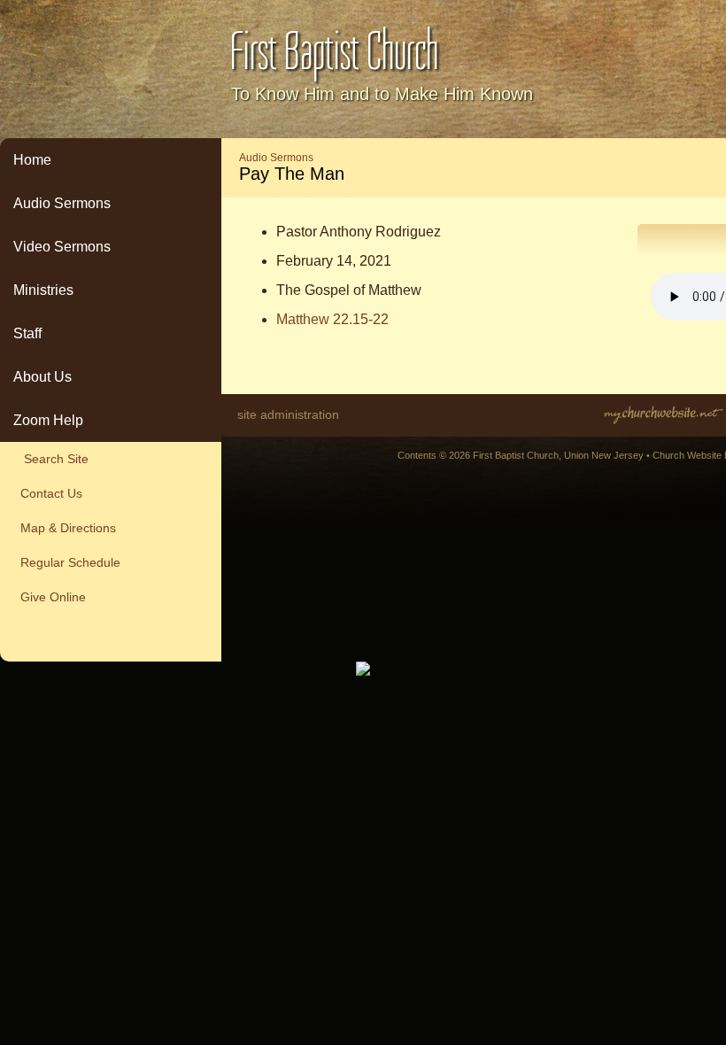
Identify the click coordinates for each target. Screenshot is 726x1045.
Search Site (51, 459)
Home (32, 159)
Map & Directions (64, 528)
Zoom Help (48, 420)
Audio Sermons (62, 203)
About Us (42, 376)
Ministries (43, 290)
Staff (27, 333)
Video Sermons (62, 246)
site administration (288, 414)
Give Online (49, 597)
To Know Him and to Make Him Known (382, 94)
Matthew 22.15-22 (332, 319)
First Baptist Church (334, 51)
